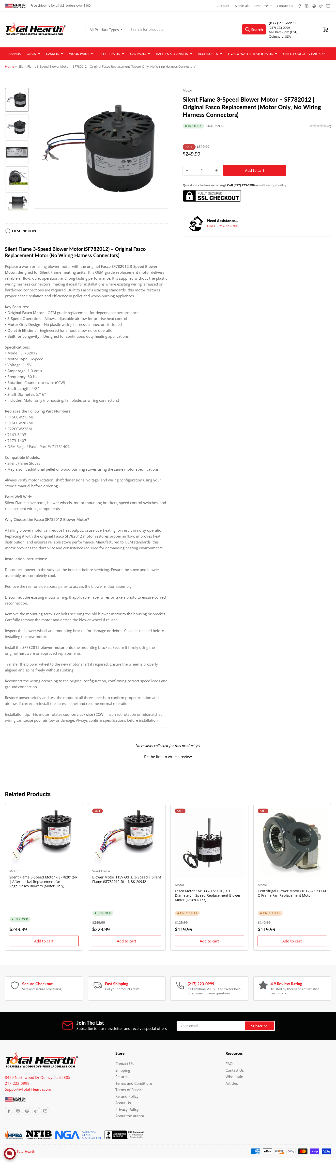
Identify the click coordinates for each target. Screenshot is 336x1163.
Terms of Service (129, 1089)
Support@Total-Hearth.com (28, 1089)
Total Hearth (26, 1151)
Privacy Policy (127, 1109)
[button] (168, 756)
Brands (14, 53)
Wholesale (241, 5)
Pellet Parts (109, 53)
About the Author (129, 1115)
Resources (261, 5)
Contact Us (285, 5)
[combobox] (196, 29)
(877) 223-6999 (282, 22)
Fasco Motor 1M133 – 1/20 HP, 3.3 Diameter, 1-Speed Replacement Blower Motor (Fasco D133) (208, 895)
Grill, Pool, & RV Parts (302, 53)
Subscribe (259, 1025)
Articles (232, 1083)
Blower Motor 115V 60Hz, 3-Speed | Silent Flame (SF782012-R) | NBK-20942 (126, 879)
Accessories (208, 53)
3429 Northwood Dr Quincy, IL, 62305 (37, 1077)
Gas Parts (138, 53)
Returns (121, 1076)
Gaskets (52, 53)
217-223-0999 (228, 226)
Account (223, 5)
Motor (187, 90)
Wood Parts (79, 53)
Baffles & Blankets (172, 53)
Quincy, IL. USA (280, 36)
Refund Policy (126, 1096)
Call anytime (197, 989)
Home (9, 66)
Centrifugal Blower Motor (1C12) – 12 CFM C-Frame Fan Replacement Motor (292, 893)
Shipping (122, 1070)
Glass (31, 53)
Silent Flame (101, 871)
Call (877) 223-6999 (241, 185)
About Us (123, 1102)
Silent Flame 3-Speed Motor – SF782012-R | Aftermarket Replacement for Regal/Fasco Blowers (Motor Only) (43, 881)
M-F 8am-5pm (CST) (283, 32)
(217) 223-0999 (279, 27)
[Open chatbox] (10, 1154)
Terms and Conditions (134, 1083)
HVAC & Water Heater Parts (250, 53)
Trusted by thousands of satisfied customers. (295, 991)
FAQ (229, 1063)
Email (211, 226)
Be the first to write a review (168, 756)
